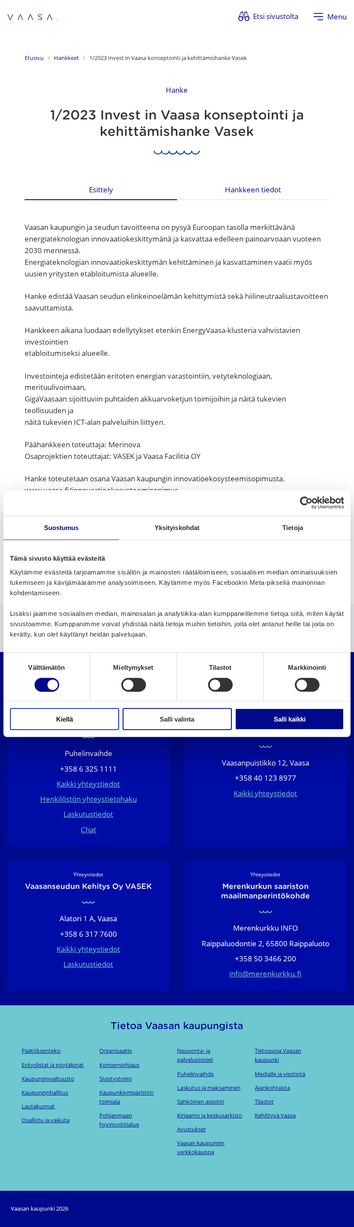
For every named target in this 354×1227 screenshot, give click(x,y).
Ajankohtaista (272, 1088)
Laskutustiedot (88, 814)
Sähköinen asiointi (200, 1101)
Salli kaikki (290, 719)
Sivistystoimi (115, 1079)
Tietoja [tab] (292, 527)
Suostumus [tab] (61, 527)
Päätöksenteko (41, 1050)
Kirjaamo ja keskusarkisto (209, 1115)
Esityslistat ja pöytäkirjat (53, 1065)
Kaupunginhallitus (45, 1092)
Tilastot (264, 1101)
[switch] (133, 684)
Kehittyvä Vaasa (275, 1115)
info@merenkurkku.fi (265, 974)
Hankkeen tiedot (253, 190)
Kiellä (64, 719)
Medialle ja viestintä (280, 1074)
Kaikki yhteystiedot (88, 784)
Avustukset (191, 1129)
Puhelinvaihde (195, 1074)
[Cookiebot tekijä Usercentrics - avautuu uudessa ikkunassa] (306, 502)
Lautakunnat (38, 1106)
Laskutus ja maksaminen (208, 1088)
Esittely (101, 190)
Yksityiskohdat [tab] (177, 527)
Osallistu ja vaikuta (46, 1120)
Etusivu (34, 58)
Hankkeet (66, 58)
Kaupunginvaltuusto (48, 1079)
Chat (88, 830)
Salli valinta (177, 719)
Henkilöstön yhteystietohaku (88, 799)
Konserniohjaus (119, 1065)
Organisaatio (115, 1050)
